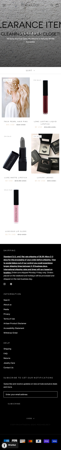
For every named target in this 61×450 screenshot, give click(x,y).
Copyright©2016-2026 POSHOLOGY (30, 425)
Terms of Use (9, 319)
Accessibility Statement (14, 328)
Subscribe (14, 404)
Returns (7, 358)
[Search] (51, 5)
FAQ (5, 353)
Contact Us (8, 367)
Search (7, 300)
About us (7, 304)
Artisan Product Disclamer (15, 323)
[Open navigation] (4, 5)
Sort (29, 70)
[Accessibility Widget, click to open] (4, 446)
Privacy (7, 314)
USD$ (29, 418)
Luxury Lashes (45, 178)
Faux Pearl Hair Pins (16, 121)
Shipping (7, 349)
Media (6, 309)
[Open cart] (57, 5)
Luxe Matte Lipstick (15, 178)
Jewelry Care (9, 363)
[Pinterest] (11, 283)
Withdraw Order (11, 333)
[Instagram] (4, 283)
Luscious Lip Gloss (16, 231)
